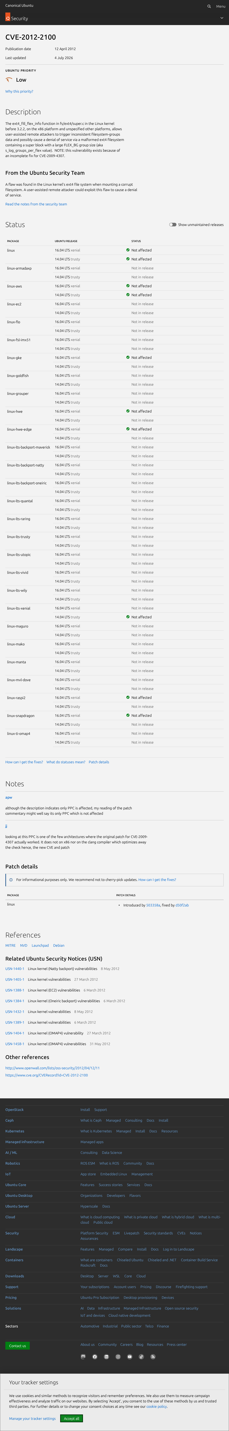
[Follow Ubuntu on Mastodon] (84, 1357)
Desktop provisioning (140, 1297)
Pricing (145, 1287)
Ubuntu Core (15, 1185)
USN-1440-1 (14, 969)
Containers (14, 1260)
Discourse (163, 1287)
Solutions (13, 1308)
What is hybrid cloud (178, 1217)
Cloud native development (129, 1315)
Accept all (71, 1418)
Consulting (133, 1120)
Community (132, 1163)
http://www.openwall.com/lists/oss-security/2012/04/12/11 (52, 1068)
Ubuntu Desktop (18, 1195)
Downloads (14, 1276)
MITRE (10, 945)
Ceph (9, 1120)
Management (142, 1174)
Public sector (131, 1326)
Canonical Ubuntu (19, 5)
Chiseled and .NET (162, 1260)
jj (6, 826)
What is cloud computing (100, 1217)
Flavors (135, 1195)
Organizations (91, 1195)
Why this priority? (19, 91)
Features (87, 1185)
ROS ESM (88, 1163)
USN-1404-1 (14, 1033)
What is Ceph (91, 1120)
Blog (139, 1344)
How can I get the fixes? (24, 762)
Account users (125, 1287)
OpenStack (14, 1110)
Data (91, 1308)
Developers (116, 1195)
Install (85, 1110)
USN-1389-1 (14, 1022)
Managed (113, 1120)
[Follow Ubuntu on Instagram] (119, 1357)
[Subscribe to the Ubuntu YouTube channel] (130, 1357)
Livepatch (131, 1233)
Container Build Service (199, 1260)
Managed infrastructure (24, 1142)
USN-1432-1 (14, 1012)
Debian (58, 945)
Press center (177, 1344)
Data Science (112, 1152)
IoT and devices (93, 1315)
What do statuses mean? (66, 762)
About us (88, 1344)
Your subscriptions (95, 1287)
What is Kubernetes (96, 1131)
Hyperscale (89, 1206)
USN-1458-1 (14, 1044)
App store (88, 1174)
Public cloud (102, 1222)
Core (128, 1276)
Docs (150, 1120)
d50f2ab (182, 905)
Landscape (14, 1249)
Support (100, 1110)
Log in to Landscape (178, 1249)
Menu (220, 6)
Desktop (87, 1276)
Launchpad (40, 945)
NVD (23, 945)
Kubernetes (14, 1131)
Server (103, 1276)
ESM (116, 1233)
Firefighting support (192, 1287)
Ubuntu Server (17, 1206)
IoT (8, 1174)
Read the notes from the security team (36, 204)
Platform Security (94, 1233)
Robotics (12, 1163)
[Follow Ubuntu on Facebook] (95, 1357)
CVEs (181, 1233)
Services (133, 1185)
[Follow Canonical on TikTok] (142, 1357)
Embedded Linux (113, 1174)
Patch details (99, 762)
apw (8, 797)
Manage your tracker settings (32, 1418)
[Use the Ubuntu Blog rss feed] (153, 1357)
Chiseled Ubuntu (130, 1260)
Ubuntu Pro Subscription (100, 1297)
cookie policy (156, 1406)
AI (82, 1308)
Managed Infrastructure (142, 1308)
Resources (169, 1131)
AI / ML (11, 1152)
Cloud (10, 1217)
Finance (163, 1326)
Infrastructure (109, 1308)
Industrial (110, 1326)
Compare (125, 1249)
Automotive (90, 1326)
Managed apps (92, 1142)
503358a (153, 905)
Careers (126, 1344)
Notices (196, 1233)
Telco (149, 1326)
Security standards (158, 1233)
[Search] (209, 6)
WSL (116, 1276)
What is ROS (109, 1163)
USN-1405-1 (14, 979)
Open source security (181, 1308)
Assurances (89, 1238)
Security (12, 1233)
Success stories (111, 1185)
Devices (168, 1297)
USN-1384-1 (14, 1001)
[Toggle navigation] (222, 18)
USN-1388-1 (14, 990)
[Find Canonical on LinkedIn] (107, 1357)
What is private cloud (140, 1217)
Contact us (17, 1346)
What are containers (96, 1260)
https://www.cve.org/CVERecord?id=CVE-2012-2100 (46, 1075)
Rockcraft (88, 1265)
